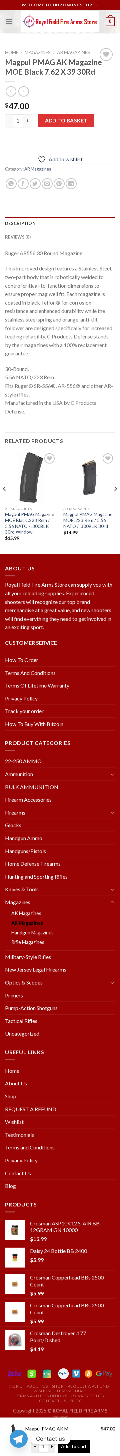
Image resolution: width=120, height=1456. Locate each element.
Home (11, 52)
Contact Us (18, 1173)
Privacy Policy (21, 698)
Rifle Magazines (27, 942)
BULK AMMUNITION (31, 787)
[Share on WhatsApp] (11, 183)
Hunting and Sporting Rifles (36, 876)
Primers (14, 995)
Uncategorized (22, 1033)
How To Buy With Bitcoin (34, 724)
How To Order (21, 660)
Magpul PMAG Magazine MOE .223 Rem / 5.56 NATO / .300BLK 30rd (87, 520)
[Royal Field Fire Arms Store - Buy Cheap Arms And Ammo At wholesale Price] (60, 22)
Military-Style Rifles (28, 957)
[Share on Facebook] (23, 183)
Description (20, 223)
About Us (16, 1083)
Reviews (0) (18, 237)
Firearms (15, 812)
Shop (10, 1096)
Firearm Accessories (28, 799)
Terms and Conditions (30, 1147)
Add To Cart (74, 1446)
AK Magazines (26, 913)
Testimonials (19, 1134)
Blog (10, 1186)
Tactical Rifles (21, 1021)
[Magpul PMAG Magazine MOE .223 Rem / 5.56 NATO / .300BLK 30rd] (89, 477)
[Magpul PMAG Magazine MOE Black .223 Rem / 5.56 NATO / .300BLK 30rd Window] (31, 477)
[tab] (60, 223)
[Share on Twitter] (35, 183)
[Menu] (9, 21)
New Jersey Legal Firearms (35, 969)
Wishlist (14, 1122)
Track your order (24, 711)
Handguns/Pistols (25, 851)
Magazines (38, 52)
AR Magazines (73, 52)
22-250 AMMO (23, 761)
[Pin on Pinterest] (59, 183)
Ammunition (19, 774)
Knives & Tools (22, 889)
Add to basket (66, 120)
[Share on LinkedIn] (71, 183)
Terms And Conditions (30, 673)
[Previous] (4, 502)
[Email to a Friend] (47, 183)
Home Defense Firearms (33, 863)
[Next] (115, 502)
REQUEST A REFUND (30, 1109)
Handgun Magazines (32, 932)
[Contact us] (19, 1439)
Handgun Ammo (23, 838)
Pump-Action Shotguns (31, 1008)
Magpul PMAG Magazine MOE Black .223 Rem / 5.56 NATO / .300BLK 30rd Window (29, 523)
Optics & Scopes (24, 982)
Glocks (13, 825)
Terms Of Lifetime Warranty (37, 685)
